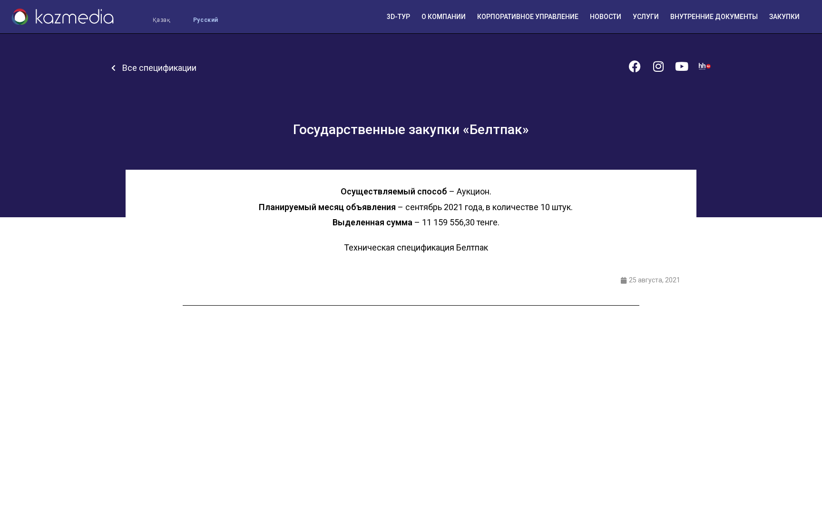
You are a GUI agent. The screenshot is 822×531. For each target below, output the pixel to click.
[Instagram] (658, 66)
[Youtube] (681, 66)
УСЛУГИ (646, 16)
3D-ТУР (398, 16)
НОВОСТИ (605, 16)
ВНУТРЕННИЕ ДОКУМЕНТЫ (714, 16)
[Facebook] (635, 66)
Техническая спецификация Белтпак (416, 247)
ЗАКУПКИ (784, 16)
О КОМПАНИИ (443, 16)
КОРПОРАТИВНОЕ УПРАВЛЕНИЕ (527, 16)
